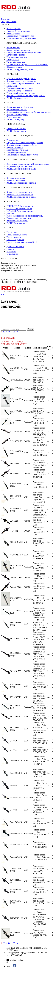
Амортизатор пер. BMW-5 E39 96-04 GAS (40, 452)
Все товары (14, 28)
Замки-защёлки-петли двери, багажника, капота (29, 112)
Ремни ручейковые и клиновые (21, 93)
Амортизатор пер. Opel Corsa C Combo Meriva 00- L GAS (40, 785)
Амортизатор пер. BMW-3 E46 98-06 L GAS (39, 412)
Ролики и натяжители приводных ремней (26, 95)
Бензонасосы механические (19, 192)
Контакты (11, 251)
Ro (2, 294)
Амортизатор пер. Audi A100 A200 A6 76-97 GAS (40, 369)
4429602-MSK (16, 555)
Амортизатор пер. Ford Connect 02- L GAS (39, 521)
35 (14, 332)
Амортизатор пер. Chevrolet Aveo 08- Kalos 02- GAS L (39, 463)
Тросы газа (12, 232)
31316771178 (16, 441)
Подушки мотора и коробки (19, 91)
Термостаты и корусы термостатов (22, 155)
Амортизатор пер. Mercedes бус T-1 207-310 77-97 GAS (40, 707)
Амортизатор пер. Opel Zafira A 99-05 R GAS (40, 857)
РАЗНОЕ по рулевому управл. (21, 69)
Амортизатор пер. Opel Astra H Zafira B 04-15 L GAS (39, 760)
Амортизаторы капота (17, 109)
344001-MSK (16, 844)
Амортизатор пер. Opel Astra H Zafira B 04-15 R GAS (39, 773)
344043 (13, 785)
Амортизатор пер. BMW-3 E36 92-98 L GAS (39, 389)
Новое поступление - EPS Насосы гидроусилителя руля (22, 319)
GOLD (27, 380)
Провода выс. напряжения (19, 218)
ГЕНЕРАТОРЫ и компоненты (21, 206)
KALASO (28, 389)
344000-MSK (16, 857)
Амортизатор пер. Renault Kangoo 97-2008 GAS (39, 870)
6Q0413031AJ (16, 918)
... (12, 332)
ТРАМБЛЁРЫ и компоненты (20, 211)
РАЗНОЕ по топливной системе (21, 197)
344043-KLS (16, 797)
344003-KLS (16, 833)
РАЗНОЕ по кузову (15, 119)
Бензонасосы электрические (20, 194)
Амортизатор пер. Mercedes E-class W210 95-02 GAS (39, 599)
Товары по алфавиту (14, 344)
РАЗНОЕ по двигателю (17, 98)
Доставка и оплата (15, 246)
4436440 (14, 521)
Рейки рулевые (13, 33)
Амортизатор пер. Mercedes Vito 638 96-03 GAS (39, 686)
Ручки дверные (14, 117)
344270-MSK (16, 822)
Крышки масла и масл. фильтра (21, 81)
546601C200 (15, 587)
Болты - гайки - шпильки (18, 50)
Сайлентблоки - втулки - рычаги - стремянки (27, 64)
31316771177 (16, 431)
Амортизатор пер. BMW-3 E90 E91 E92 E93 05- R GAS (40, 441)
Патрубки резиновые (16, 152)
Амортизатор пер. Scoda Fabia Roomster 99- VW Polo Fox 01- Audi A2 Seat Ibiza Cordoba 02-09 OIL (39, 918)
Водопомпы (12, 140)
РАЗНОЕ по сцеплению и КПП (21, 169)
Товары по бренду (12, 342)
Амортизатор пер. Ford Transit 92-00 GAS (39, 542)
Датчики (11, 213)
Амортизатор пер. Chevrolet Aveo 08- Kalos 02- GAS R (39, 473)
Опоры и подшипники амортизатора (24, 52)
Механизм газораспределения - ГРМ (23, 83)
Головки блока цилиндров (19, 31)
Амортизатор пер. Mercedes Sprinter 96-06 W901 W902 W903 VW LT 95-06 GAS (39, 638)
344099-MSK (16, 773)
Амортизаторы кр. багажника (20, 107)
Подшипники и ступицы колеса (21, 38)
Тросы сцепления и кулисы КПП (22, 242)
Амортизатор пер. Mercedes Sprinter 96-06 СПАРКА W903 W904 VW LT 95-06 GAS (39, 654)
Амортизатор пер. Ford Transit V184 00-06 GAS (39, 555)
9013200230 (15, 638)
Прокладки (12, 86)
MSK (26, 356)
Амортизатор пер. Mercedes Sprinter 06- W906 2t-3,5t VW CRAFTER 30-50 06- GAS (40, 624)
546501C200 (15, 577)
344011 (13, 750)
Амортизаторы (13, 47)
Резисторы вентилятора (17, 221)
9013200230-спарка (16, 654)
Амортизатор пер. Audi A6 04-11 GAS (39, 379)
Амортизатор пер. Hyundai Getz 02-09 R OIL (39, 587)
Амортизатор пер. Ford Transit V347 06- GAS (39, 567)
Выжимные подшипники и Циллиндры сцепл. (28, 164)
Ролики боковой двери (17, 114)
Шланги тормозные (16, 180)
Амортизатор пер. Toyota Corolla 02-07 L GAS (39, 933)
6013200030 (15, 716)
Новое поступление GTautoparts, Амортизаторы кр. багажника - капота (22, 326)
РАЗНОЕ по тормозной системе (21, 183)
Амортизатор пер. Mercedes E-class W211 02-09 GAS (39, 611)
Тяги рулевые (13, 59)
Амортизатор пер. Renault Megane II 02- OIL (39, 881)
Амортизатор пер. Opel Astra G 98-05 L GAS (40, 740)
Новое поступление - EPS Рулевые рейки (22, 321)
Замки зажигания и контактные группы (25, 216)
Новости (11, 249)
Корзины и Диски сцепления (20, 166)
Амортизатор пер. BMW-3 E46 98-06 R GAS (39, 422)
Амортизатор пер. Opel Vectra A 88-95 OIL (39, 822)
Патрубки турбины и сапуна (20, 88)
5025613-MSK (16, 542)
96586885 (14, 464)
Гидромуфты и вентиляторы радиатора (25, 142)
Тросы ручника (14, 237)
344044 (13, 810)
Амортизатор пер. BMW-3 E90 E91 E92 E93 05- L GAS (39, 431)
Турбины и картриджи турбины (21, 78)
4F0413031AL (16, 380)
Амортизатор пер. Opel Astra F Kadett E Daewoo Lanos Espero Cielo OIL (39, 728)
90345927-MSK (15, 728)
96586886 (14, 473)
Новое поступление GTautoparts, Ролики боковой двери (22, 324)
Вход (3, 17)
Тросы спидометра (15, 239)
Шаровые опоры (14, 67)
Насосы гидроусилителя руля (20, 36)
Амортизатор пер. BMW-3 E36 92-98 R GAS (39, 400)
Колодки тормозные (16, 178)
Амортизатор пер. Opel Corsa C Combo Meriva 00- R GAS (40, 810)
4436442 (14, 531)
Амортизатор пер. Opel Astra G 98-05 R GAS (40, 749)
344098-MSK (16, 760)
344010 (13, 741)
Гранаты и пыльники (16, 128)
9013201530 (15, 671)
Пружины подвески (16, 55)
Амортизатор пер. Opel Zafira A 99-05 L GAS (40, 844)
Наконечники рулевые (17, 57)
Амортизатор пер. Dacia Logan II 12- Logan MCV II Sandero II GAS (40, 510)
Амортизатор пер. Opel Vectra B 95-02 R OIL (39, 833)
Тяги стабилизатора (16, 62)
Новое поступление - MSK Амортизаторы (22, 317)
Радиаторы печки (15, 147)
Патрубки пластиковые (17, 150)
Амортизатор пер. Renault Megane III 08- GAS (39, 891)
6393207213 (15, 697)
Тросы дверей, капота (17, 235)
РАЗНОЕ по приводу (16, 131)
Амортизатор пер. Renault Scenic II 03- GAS (39, 902)
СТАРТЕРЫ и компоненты (19, 208)
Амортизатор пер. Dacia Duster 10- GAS (40, 484)
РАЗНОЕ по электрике (17, 223)
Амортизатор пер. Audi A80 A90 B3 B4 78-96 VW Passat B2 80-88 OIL (39, 357)
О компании (12, 254)
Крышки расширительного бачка (22, 145)
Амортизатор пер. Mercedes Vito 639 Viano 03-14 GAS (39, 697)
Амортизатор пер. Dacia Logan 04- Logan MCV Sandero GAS (39, 497)
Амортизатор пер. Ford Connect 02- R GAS (39, 531)
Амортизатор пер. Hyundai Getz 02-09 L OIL (39, 577)
